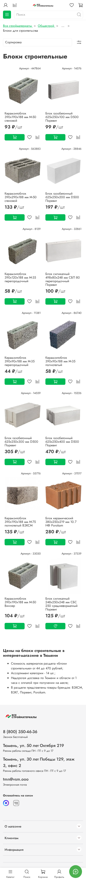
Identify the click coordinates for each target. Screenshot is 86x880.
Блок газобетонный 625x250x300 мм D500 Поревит (21, 442)
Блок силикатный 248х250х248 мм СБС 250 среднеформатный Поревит (61, 604)
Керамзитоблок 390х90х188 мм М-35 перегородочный (20, 361)
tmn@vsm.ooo (16, 779)
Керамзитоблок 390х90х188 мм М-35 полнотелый (60, 361)
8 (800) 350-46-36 (20, 732)
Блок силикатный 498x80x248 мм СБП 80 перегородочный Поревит (62, 279)
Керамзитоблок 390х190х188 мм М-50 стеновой (20, 117)
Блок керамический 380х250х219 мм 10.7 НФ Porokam (60, 522)
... (62, 26)
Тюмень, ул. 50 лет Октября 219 (33, 746)
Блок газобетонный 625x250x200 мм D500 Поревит (62, 197)
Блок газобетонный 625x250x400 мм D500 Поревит (62, 442)
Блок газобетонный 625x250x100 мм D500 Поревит (62, 117)
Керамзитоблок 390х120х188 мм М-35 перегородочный (20, 277)
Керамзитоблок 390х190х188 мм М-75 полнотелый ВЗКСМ (20, 522)
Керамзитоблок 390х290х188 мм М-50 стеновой (21, 197)
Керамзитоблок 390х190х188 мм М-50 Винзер (20, 602)
